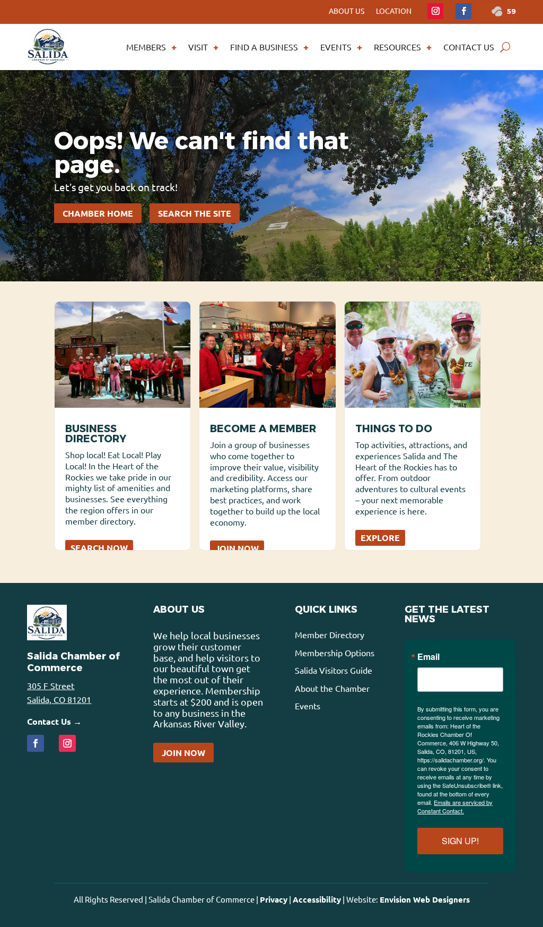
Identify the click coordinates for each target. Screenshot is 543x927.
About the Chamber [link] (332, 688)
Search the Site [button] (194, 213)
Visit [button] (198, 46)
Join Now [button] (183, 752)
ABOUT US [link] (346, 11)
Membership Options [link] (334, 652)
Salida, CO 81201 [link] (59, 699)
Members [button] (146, 46)
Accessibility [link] (317, 899)
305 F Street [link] (50, 685)
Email (428, 657)
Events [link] (336, 46)
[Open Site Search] (505, 47)
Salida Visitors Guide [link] (333, 670)
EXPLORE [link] (380, 537)
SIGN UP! (460, 841)
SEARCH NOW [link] (99, 547)
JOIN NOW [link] (237, 548)
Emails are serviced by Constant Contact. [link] (455, 806)
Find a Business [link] (264, 46)
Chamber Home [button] (98, 213)
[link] (435, 11)
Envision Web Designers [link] (425, 899)
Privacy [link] (273, 899)
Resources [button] (397, 46)
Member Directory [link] (329, 634)
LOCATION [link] (393, 11)
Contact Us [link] (468, 46)
